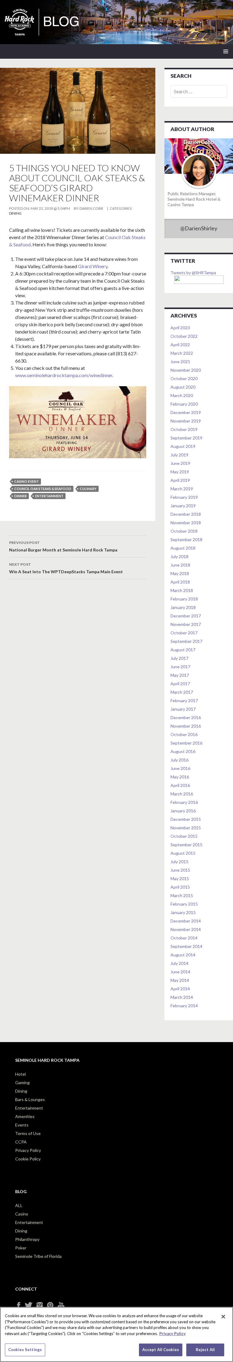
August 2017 (183, 649)
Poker (20, 1247)
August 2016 (183, 751)
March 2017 (182, 692)
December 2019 (186, 412)
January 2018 (183, 607)
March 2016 (182, 793)
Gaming (22, 1082)
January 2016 (183, 810)
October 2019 (184, 429)
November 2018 (186, 522)
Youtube (63, 1305)
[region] (116, 1334)
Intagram (41, 1305)
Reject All (205, 1349)
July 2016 (179, 759)
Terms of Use (28, 1133)
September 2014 (186, 946)
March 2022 (182, 353)
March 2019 (182, 488)
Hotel (20, 1074)
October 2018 (184, 531)
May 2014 (180, 980)
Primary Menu (225, 51)
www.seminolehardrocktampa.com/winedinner (63, 375)
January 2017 (183, 709)
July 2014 (179, 963)
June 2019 (180, 463)
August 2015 (183, 853)
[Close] (223, 1316)
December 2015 (186, 819)
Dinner (20, 496)
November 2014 (186, 929)
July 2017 (179, 658)
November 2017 (186, 624)
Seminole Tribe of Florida (38, 1256)
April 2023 (180, 327)
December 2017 (186, 615)
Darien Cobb (91, 208)
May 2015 (180, 878)
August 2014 (183, 954)
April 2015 (180, 887)
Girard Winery (92, 266)
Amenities (25, 1116)
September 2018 (186, 539)
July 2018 (179, 556)
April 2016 (180, 785)
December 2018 (186, 514)
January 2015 (183, 912)
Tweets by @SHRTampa (193, 272)
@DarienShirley (198, 228)
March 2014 (182, 997)
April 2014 (180, 988)
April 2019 (180, 480)
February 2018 (184, 598)
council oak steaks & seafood (42, 489)
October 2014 (184, 937)
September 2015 (186, 844)
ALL (18, 1205)
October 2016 (184, 734)
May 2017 (180, 675)
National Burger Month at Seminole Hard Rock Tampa (63, 546)
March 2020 (182, 395)
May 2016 (180, 776)
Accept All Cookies (160, 1349)
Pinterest (52, 1305)
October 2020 (184, 378)
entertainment (49, 496)
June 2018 (180, 565)
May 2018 (180, 573)
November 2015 (186, 827)
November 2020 (186, 370)
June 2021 (180, 361)
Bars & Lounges (30, 1099)
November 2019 (186, 420)
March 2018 (182, 590)
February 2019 (184, 497)
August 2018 (183, 548)
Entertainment (29, 1107)
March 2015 (182, 895)
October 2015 (184, 836)
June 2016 (180, 768)
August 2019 (183, 446)
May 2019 (180, 471)
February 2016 (184, 802)
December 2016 (186, 717)
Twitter (31, 1305)
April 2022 (180, 344)
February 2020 (184, 403)
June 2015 (180, 870)
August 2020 (183, 387)
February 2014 (184, 1005)
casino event (26, 481)
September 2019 (186, 437)
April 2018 (180, 581)
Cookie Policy (28, 1158)
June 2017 (180, 666)
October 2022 (184, 336)
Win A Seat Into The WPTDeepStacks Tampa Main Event (66, 568)
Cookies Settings (25, 1349)
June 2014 (180, 971)
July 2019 (179, 454)
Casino (21, 1213)
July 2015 (179, 861)
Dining (15, 213)
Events (22, 1124)
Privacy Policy (28, 1150)
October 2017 (184, 632)
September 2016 (186, 742)
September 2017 (186, 641)
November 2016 (186, 726)
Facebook (20, 1305)
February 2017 (184, 700)
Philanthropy (27, 1239)
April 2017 (180, 683)
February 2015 (184, 903)
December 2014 (186, 920)
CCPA (21, 1141)
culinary (88, 489)
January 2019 (183, 505)
